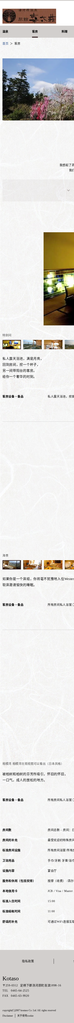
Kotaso (10, 978)
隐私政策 (28, 961)
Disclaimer (7, 1015)
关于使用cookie (25, 1015)
